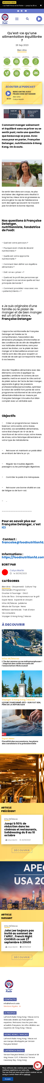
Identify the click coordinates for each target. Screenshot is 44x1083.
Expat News (7, 599)
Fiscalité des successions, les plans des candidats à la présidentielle (20, 742)
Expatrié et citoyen (23, 599)
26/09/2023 (25, 840)
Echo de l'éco (8, 596)
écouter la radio (39, 19)
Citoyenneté (18, 586)
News (23, 606)
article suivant (6, 916)
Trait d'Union (29, 609)
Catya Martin (17, 570)
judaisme (22, 603)
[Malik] (22, 113)
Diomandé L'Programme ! (14, 590)
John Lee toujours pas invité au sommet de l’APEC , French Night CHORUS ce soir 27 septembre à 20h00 (19, 936)
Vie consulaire (8, 613)
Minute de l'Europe (10, 606)
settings (27, 1074)
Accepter (8, 1079)
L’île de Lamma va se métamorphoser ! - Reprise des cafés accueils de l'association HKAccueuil (22, 663)
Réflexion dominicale (12, 609)
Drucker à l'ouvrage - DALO (15, 593)
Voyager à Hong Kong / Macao (16, 616)
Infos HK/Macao (9, 603)
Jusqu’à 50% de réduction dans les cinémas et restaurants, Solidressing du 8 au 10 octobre (20, 829)
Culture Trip (30, 586)
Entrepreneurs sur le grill (27, 596)
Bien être (16, 97)
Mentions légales (11, 1006)
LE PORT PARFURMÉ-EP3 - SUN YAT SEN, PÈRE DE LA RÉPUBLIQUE (21, 703)
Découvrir (22, 850)
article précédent (8, 809)
